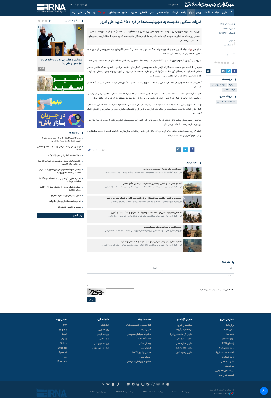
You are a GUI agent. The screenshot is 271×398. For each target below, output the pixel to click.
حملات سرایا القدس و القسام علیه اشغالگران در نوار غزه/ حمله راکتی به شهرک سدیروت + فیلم (144, 262)
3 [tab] (43, 21)
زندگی (87, 12)
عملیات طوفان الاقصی (226, 102)
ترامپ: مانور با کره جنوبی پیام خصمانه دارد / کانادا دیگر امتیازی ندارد (60, 180)
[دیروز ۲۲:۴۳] (60, 40)
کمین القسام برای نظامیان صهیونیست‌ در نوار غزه (162, 233)
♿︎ (264, 390)
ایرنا (209, 5)
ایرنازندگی (104, 390)
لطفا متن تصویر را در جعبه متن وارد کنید (217, 354)
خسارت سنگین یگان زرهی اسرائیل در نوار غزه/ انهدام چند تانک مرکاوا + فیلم (151, 306)
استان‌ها (133, 12)
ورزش (198, 12)
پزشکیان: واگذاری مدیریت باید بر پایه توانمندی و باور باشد (61, 62)
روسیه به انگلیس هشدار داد (69, 207)
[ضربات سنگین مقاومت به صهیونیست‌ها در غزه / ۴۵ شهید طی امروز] (144, 60)
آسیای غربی (227, 45)
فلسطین (143, 12)
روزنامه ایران (103, 394)
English (63, 394)
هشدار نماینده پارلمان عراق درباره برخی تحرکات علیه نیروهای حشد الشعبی (59, 162)
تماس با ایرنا (228, 394)
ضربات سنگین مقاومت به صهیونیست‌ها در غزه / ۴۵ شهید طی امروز (151, 22)
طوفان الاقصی (229, 90)
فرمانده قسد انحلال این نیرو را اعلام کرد (64, 155)
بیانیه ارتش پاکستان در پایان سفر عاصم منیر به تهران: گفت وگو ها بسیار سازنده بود (61, 139)
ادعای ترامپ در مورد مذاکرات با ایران (66, 195)
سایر (80, 12)
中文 (65, 390)
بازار (94, 12)
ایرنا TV (101, 12)
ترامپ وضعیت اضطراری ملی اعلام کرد (65, 201)
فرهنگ (175, 12)
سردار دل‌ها (146, 394)
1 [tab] (49, 21)
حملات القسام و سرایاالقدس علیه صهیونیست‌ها (163, 291)
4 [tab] (39, 21)
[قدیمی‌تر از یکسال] (192, 237)
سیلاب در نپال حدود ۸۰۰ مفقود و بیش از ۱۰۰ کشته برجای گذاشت (60, 188)
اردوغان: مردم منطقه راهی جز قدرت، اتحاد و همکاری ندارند (59, 148)
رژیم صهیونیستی (218, 84)
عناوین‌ (224, 12)
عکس (124, 12)
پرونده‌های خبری (184, 390)
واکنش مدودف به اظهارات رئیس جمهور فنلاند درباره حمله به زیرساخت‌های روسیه (59, 171)
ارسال (91, 364)
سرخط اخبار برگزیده (184, 394)
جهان (191, 12)
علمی (151, 12)
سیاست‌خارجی (163, 12)
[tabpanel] (60, 48)
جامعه (183, 12)
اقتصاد (207, 12)
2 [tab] (46, 21)
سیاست (215, 12)
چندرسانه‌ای (114, 12)
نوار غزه (232, 84)
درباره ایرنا (230, 390)
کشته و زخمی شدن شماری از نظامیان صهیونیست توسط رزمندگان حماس (152, 248)
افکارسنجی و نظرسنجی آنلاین (138, 390)
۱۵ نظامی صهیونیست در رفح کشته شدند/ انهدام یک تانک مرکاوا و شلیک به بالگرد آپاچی (146, 277)
